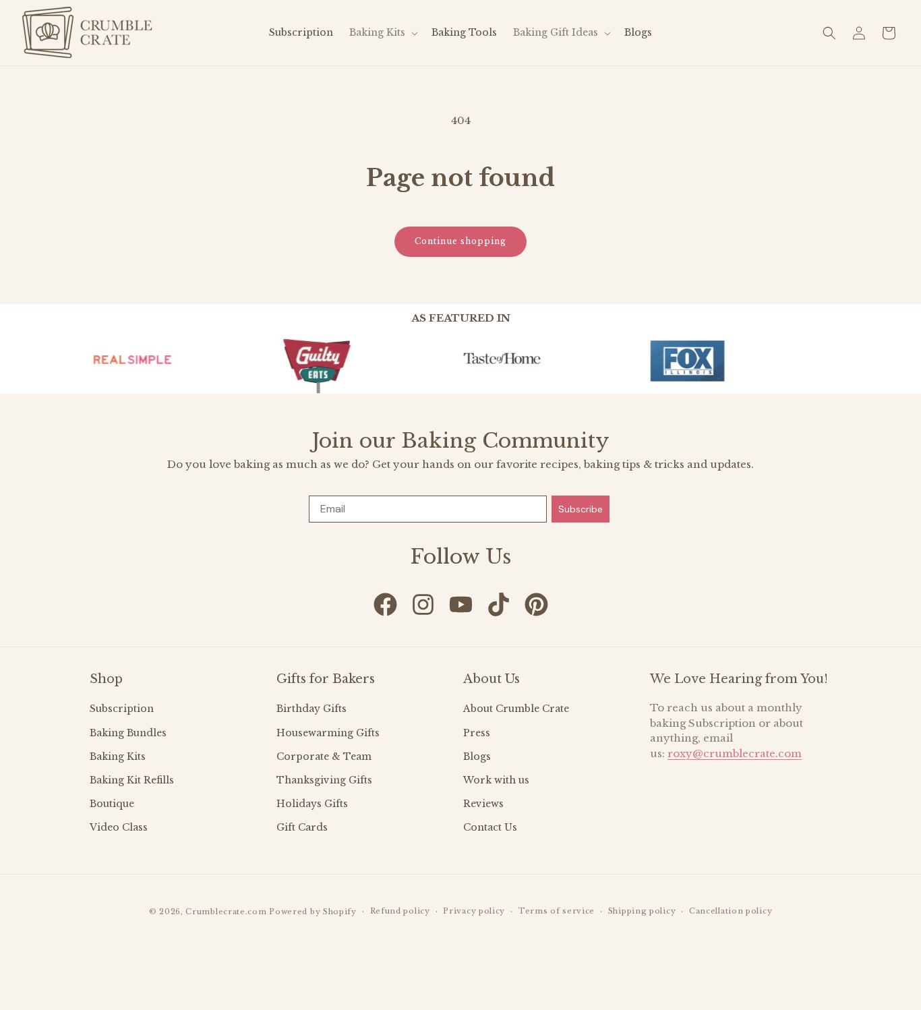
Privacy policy (474, 911)
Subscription (122, 709)
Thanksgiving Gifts (324, 780)
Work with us (496, 780)
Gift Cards (302, 827)
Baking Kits (118, 756)
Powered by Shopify (313, 911)
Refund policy (400, 911)
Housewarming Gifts (328, 733)
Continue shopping (460, 241)
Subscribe (580, 509)
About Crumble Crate (516, 709)
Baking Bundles (128, 733)
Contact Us (490, 827)
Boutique (112, 804)
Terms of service (556, 911)
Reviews (483, 804)
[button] (382, 32)
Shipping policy (642, 911)
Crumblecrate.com (225, 911)
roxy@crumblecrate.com (734, 753)
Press (476, 733)
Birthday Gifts (311, 709)
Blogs (477, 756)
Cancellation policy (730, 911)
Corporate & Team (324, 756)
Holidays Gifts (312, 804)
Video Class (119, 827)
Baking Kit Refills (132, 780)
